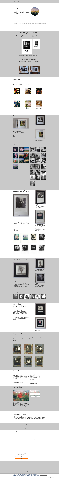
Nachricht (16, 439)
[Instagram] (31, 442)
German (50, 477)
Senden (21, 458)
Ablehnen (46, 475)
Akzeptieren (42, 475)
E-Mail (16, 435)
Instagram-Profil (35, 376)
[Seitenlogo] (16, 1)
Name (16, 431)
